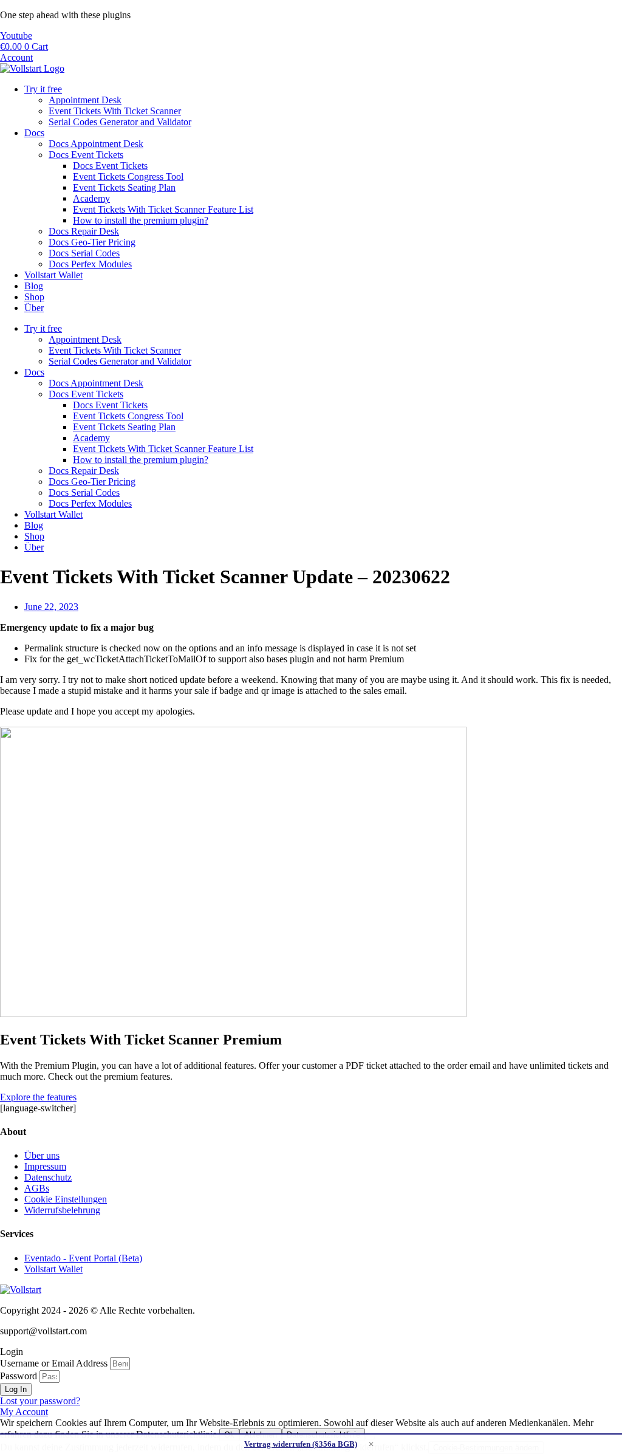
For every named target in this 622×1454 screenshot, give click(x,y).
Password (18, 1376)
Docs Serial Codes (84, 253)
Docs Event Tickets (86, 154)
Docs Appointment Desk (96, 144)
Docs (34, 133)
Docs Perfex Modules (90, 264)
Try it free (43, 89)
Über (34, 308)
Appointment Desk (85, 100)
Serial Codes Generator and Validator (120, 122)
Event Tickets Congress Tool (128, 176)
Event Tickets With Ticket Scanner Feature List (163, 209)
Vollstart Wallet (53, 275)
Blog (33, 286)
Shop (34, 297)
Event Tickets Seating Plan (124, 187)
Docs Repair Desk (84, 231)
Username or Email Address (54, 1363)
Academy (91, 198)
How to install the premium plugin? (140, 220)
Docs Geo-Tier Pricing (92, 242)
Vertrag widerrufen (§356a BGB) (300, 1444)
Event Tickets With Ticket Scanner (115, 111)
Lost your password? (40, 1401)
